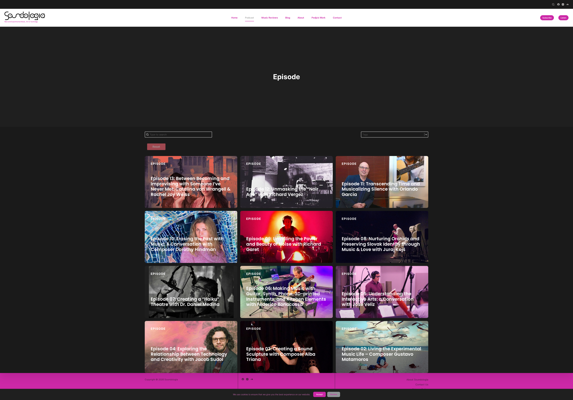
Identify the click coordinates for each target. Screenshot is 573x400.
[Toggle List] (426, 134)
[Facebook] (558, 4)
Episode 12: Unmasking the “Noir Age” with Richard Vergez (282, 191)
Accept (319, 394)
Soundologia (159, 164)
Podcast (249, 17)
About (301, 17)
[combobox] (392, 134)
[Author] (228, 170)
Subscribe (547, 18)
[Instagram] (563, 4)
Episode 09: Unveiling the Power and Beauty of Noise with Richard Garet (283, 244)
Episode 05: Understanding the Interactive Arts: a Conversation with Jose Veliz (378, 299)
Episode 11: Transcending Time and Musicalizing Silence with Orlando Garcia (381, 189)
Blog (287, 17)
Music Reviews (269, 17)
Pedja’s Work (318, 17)
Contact (337, 17)
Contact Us (421, 384)
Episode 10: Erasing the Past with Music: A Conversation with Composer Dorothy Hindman (187, 244)
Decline (333, 394)
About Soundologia (417, 379)
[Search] (553, 4)
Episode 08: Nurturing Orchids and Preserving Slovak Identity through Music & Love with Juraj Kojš (381, 244)
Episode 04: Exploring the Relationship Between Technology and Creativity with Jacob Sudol (189, 354)
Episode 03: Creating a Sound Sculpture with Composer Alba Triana (280, 354)
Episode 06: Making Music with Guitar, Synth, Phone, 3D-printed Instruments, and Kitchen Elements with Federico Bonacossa (286, 296)
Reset (156, 146)
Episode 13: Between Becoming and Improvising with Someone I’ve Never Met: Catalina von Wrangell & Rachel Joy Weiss (191, 186)
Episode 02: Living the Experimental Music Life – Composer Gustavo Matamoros (381, 354)
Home (234, 17)
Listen (563, 18)
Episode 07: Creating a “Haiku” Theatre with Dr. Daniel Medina (185, 302)
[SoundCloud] (567, 4)
